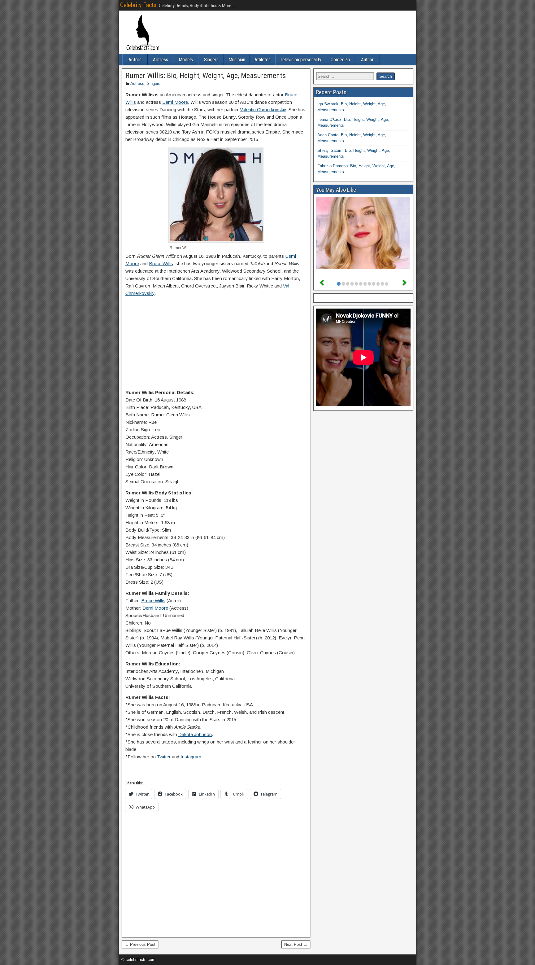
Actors (134, 60)
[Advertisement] (216, 344)
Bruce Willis (161, 263)
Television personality (300, 60)
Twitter (164, 756)
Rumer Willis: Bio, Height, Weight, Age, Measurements (205, 75)
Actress (160, 60)
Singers (211, 60)
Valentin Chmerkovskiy (263, 109)
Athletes (262, 60)
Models (186, 60)
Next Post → (295, 944)
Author (367, 60)
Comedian (340, 60)
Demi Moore (175, 102)
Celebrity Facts (138, 5)
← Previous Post (140, 944)
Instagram (191, 756)
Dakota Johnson (195, 734)
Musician (236, 60)
